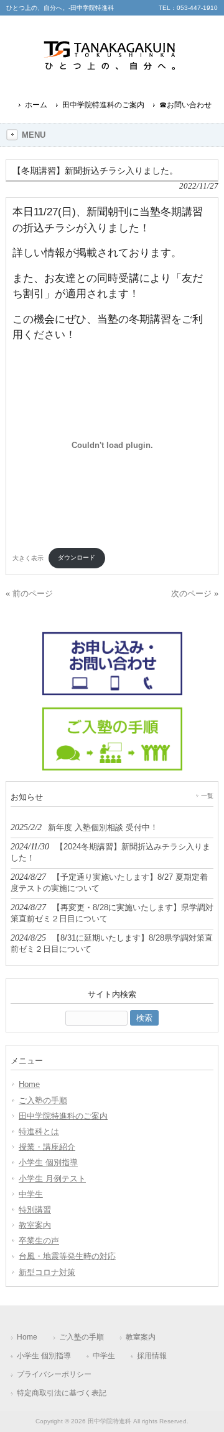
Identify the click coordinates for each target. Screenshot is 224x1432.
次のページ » (194, 593)
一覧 (207, 795)
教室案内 (35, 1225)
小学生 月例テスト (52, 1178)
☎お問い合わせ (185, 105)
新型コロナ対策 (47, 1272)
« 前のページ (29, 593)
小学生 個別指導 (48, 1162)
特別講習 (35, 1209)
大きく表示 (28, 557)
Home (29, 1084)
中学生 (31, 1194)
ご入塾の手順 (43, 1100)
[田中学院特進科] (112, 76)
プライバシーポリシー (54, 1374)
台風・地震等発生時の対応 (67, 1256)
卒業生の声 (39, 1240)
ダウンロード (76, 557)
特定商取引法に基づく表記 (61, 1393)
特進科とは (39, 1131)
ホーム (36, 105)
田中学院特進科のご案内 (103, 105)
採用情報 (152, 1355)
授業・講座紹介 (47, 1147)
